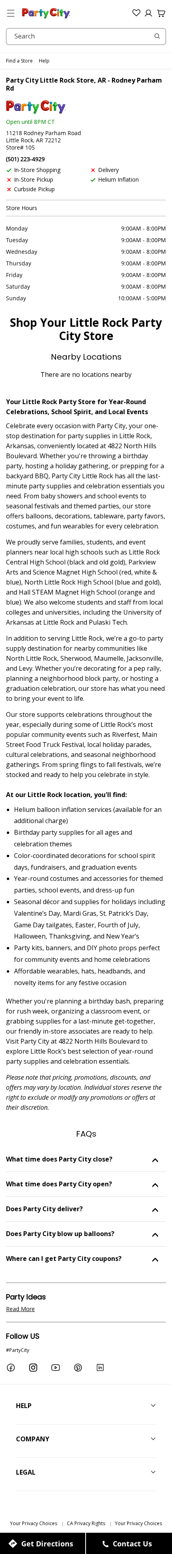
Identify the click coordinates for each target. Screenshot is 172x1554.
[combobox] (86, 36)
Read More (20, 1309)
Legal (26, 1472)
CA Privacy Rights (86, 1523)
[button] (11, 13)
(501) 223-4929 (25, 159)
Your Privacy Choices (33, 1523)
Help (44, 60)
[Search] (157, 36)
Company (32, 1439)
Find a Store (19, 60)
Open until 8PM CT (30, 121)
